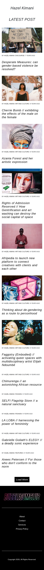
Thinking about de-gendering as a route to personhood (22, 311)
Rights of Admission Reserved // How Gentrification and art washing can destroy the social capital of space (19, 210)
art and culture (22, 104)
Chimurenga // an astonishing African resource (22, 382)
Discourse (20, 55)
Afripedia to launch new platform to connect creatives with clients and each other (19, 263)
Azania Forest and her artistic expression (17, 160)
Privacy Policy (22, 529)
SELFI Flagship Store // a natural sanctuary (20, 402)
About (22, 517)
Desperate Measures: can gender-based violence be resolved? (20, 65)
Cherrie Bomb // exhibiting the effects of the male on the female (20, 114)
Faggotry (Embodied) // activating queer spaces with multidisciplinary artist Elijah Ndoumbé (22, 360)
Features (19, 453)
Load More (22, 479)
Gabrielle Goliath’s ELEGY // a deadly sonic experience (22, 441)
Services (22, 525)
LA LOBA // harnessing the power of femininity (20, 422)
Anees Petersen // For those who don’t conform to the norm (22, 463)
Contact (22, 521)
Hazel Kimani (9, 55)
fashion (18, 394)
